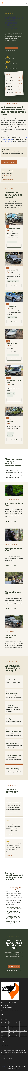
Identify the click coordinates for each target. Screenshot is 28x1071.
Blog (13, 1066)
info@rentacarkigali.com (7, 179)
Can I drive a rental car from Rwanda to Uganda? (14, 907)
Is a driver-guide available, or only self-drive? (14, 922)
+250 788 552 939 (6, 175)
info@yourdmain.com (7, 1007)
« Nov (2, 1041)
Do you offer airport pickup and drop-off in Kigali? (13, 912)
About (8, 1066)
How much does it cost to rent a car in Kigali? (14, 888)
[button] (14, 888)
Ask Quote (14, 245)
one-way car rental (8, 141)
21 (16, 1032)
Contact (23, 1066)
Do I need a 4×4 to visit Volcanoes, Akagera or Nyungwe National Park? (13, 917)
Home (4, 1066)
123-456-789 (5, 1005)
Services (18, 1066)
